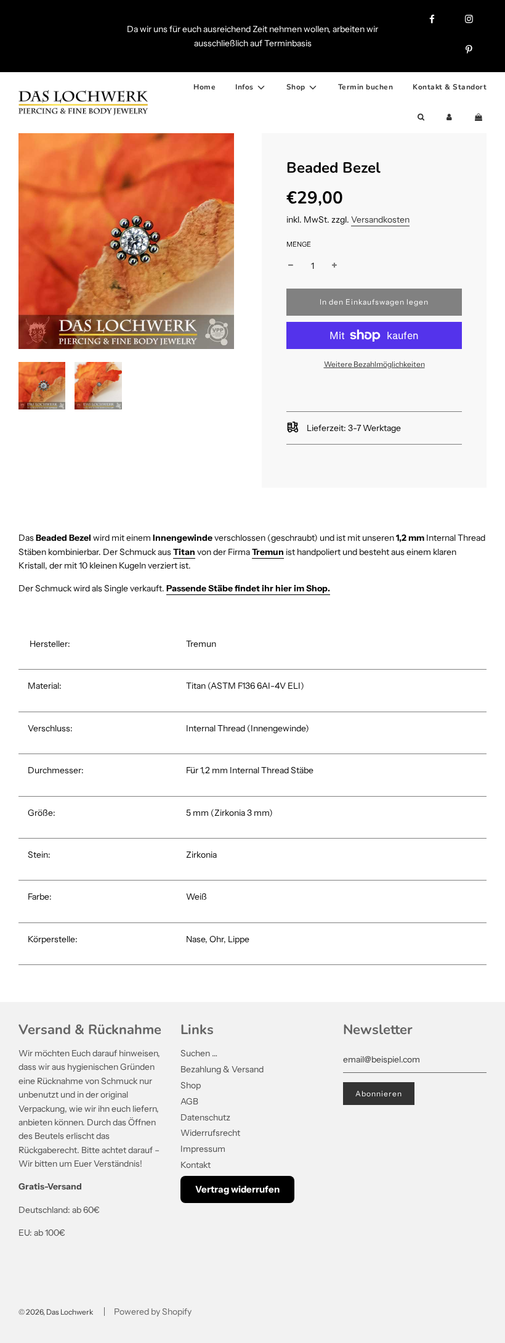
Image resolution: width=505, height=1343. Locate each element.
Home (204, 87)
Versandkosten (380, 219)
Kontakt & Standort (450, 87)
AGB (189, 1101)
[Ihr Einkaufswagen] (480, 117)
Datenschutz (205, 1117)
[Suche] (420, 117)
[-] (290, 266)
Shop (190, 1085)
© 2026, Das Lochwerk (55, 1311)
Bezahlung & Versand (222, 1069)
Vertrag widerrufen (237, 1189)
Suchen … (198, 1053)
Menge (298, 244)
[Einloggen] (449, 117)
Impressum (202, 1148)
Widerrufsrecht (210, 1132)
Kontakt (195, 1164)
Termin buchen (366, 87)
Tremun (268, 551)
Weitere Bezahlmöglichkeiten (374, 364)
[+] (334, 266)
